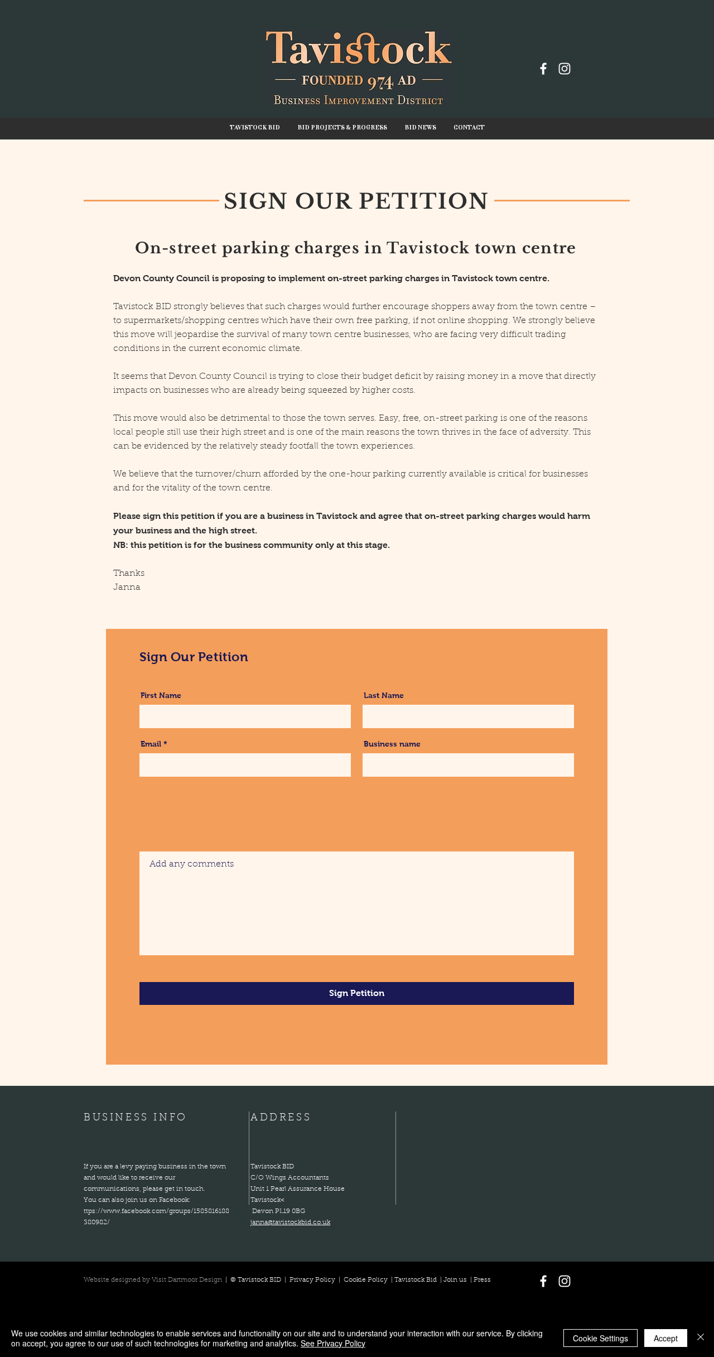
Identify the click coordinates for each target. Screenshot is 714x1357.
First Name (161, 695)
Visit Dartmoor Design (187, 1280)
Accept (666, 1338)
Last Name (384, 695)
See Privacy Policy (333, 1343)
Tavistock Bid (416, 1280)
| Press (479, 1280)
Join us (455, 1280)
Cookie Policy (366, 1280)
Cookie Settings (600, 1338)
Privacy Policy (313, 1280)
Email (151, 744)
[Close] (700, 1338)
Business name (392, 744)
